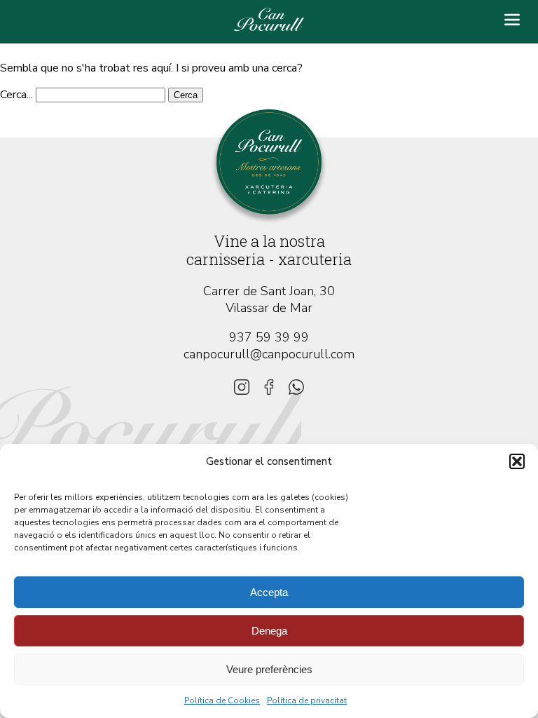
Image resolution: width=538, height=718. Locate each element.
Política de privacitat (307, 700)
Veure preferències (269, 669)
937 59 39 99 (269, 337)
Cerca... (16, 94)
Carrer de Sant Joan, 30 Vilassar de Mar (269, 299)
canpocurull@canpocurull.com (269, 354)
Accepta (269, 592)
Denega (269, 631)
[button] (517, 461)
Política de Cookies (222, 700)
